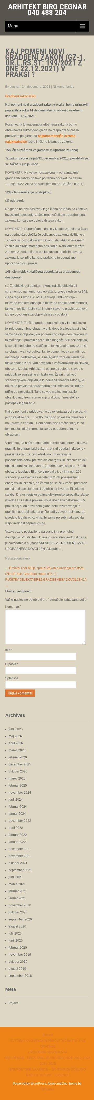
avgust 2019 (17, 969)
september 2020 (20, 919)
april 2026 (16, 743)
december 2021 (20, 849)
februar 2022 (18, 835)
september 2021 (20, 870)
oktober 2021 (18, 863)
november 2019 (20, 954)
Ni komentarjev (63, 86)
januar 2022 (17, 842)
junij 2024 (16, 799)
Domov (48, 1035)
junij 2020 (16, 940)
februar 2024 (18, 806)
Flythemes (47, 1089)
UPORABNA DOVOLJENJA (47, 1052)
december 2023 (20, 821)
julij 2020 (15, 933)
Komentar (13, 607)
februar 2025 (18, 785)
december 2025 (20, 764)
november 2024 (20, 792)
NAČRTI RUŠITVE (39, 1075)
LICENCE (62, 1075)
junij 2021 (16, 877)
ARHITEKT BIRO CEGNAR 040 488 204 (47, 9)
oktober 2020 (18, 912)
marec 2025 (17, 778)
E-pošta (11, 664)
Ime (9, 650)
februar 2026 (18, 757)
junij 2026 (16, 729)
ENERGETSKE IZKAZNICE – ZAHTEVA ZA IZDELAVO (48, 1069)
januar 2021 (17, 898)
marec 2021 (17, 884)
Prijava (14, 1003)
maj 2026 (15, 736)
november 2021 (20, 856)
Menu (13, 26)
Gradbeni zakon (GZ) (20, 96)
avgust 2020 (17, 926)
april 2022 (16, 828)
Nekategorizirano (17, 558)
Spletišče (11, 678)
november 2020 (20, 905)
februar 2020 (18, 947)
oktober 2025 (18, 771)
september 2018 (20, 976)
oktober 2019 (18, 962)
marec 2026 (17, 750)
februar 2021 (18, 891)
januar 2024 (17, 814)
